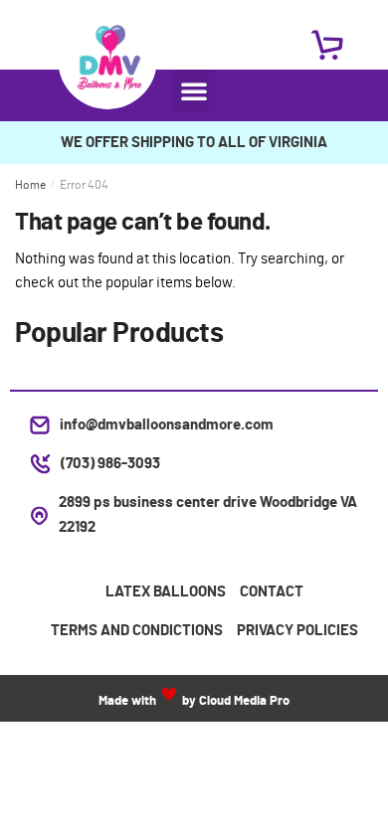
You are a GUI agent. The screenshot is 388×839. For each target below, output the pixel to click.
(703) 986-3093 (110, 463)
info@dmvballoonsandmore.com (167, 425)
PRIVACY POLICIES (297, 630)
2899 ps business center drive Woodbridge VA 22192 (208, 514)
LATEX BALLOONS (165, 592)
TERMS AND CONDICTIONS (137, 630)
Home (30, 185)
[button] (194, 90)
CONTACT (271, 592)
